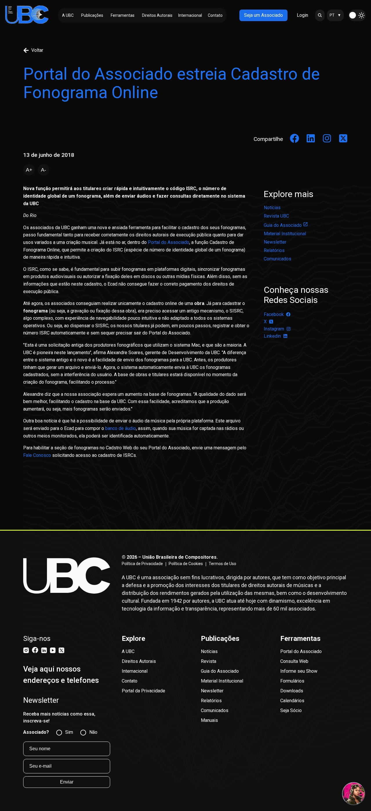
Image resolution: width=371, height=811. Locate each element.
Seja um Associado (263, 15)
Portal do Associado (168, 242)
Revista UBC (276, 216)
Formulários (292, 681)
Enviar (66, 781)
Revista (208, 661)
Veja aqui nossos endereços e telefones (61, 675)
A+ (29, 170)
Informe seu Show (298, 671)
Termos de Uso (222, 563)
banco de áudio (120, 428)
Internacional (135, 671)
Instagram (274, 329)
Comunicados (277, 259)
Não (93, 732)
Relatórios (274, 250)
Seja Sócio (291, 710)
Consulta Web (294, 661)
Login (302, 15)
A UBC (128, 651)
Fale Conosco (37, 455)
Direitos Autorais (139, 661)
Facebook (274, 314)
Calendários (292, 700)
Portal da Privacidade (143, 691)
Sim (69, 732)
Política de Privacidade (142, 563)
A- (43, 170)
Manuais (209, 720)
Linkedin (272, 336)
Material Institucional (285, 233)
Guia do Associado (283, 225)
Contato (129, 681)
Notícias (272, 207)
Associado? (36, 732)
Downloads (291, 691)
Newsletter (275, 242)
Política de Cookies (186, 563)
